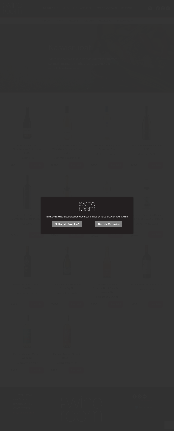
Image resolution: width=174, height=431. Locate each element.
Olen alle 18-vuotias (108, 224)
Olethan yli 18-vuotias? (67, 224)
